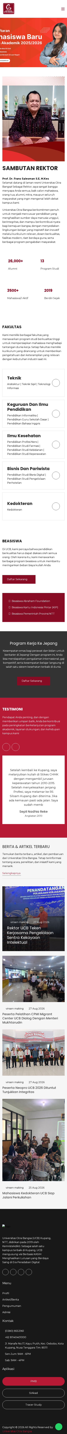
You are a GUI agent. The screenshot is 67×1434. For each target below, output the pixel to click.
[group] (33, 42)
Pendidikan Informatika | (22, 415)
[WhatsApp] (58, 1426)
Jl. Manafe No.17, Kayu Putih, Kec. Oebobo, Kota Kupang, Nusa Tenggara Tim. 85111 (34, 1345)
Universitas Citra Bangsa (17, 1431)
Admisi (6, 1312)
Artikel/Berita (10, 1299)
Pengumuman (11, 1305)
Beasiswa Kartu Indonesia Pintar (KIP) (35, 607)
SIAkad (33, 1393)
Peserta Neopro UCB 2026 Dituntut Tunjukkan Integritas (29, 1090)
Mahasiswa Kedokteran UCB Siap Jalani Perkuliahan (28, 1195)
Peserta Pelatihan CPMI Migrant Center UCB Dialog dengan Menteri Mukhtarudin (30, 1018)
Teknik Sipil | (30, 384)
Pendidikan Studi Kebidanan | (25, 449)
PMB (34, 1381)
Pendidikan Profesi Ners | (22, 441)
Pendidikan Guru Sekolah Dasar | (28, 419)
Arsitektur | (14, 384)
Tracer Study (33, 1404)
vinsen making (19, 922)
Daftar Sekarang (17, 579)
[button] (6, 747)
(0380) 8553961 (14, 1330)
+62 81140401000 (15, 1337)
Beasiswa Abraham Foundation (31, 601)
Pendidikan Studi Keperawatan (26, 453)
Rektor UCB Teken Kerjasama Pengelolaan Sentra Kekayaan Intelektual (30, 935)
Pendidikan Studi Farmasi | (23, 445)
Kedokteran (14, 509)
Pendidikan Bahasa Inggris (23, 423)
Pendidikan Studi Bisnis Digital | (26, 474)
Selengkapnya (11, 873)
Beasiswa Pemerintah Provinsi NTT (33, 613)
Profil (5, 1293)
